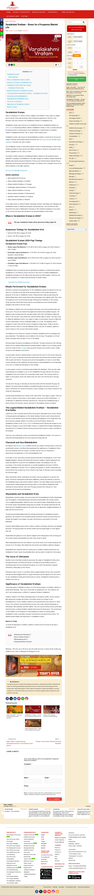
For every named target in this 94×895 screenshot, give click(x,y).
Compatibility (73, 136)
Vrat (7, 21)
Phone (26, 786)
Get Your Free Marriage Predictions (16, 170)
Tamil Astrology (68, 12)
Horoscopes (52, 12)
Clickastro (25, 30)
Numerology (27, 856)
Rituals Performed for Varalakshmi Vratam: (20, 90)
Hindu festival (10, 127)
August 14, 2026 (13, 30)
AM (81, 67)
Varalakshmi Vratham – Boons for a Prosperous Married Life (33, 715)
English (43, 834)
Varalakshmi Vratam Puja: (16, 88)
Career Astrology (74, 121)
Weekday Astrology (75, 215)
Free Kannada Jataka (12, 883)
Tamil (42, 839)
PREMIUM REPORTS (30, 832)
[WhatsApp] (14, 65)
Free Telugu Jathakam (13, 878)
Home (9, 12)
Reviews (57, 860)
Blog (56, 858)
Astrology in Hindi (74, 118)
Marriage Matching (29, 848)
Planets (71, 182)
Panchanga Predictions (13, 861)
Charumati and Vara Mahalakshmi (17, 96)
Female (77, 55)
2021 (70, 112)
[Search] (84, 22)
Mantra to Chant (12, 107)
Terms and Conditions (84, 887)
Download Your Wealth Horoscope (19, 282)
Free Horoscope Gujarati (13, 845)
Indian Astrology (39, 12)
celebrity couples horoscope (77, 124)
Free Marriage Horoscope (14, 848)
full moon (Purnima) (45, 139)
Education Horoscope (30, 854)
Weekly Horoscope (12, 865)
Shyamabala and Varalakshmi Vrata (17, 99)
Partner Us (58, 850)
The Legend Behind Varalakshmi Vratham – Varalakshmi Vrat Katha (27, 93)
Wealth (71, 210)
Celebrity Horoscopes (21, 12)
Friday (71, 147)
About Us (57, 847)
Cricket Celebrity (59, 840)
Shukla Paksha (27, 423)
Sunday (71, 190)
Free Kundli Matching (12, 869)
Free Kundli (10, 841)
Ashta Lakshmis (13, 77)
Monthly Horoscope (75, 179)
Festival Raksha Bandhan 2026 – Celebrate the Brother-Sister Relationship (76, 105)
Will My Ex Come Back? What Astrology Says (75, 96)
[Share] (0, 40)
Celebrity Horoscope (12, 867)
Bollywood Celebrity (60, 837)
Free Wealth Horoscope (13, 852)
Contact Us (58, 852)
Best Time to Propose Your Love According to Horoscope (76, 92)
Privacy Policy (73, 74)
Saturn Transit (27, 863)
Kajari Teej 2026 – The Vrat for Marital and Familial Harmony (14, 716)
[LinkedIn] (15, 698)
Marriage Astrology (75, 174)
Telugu (43, 841)
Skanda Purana (20, 446)
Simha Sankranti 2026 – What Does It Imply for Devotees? (33, 729)
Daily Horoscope (11, 863)
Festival (13, 21)
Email (47, 777)
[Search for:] (76, 22)
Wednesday (72, 212)
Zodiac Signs (73, 221)
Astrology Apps (13, 16)
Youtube (24, 16)
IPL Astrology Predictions (76, 161)
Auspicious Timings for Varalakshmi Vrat (19, 82)
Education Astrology (75, 142)
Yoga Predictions (28, 865)
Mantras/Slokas (74, 171)
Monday (71, 176)
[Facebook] (9, 65)
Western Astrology (75, 218)
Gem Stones (73, 150)
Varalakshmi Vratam (13, 74)
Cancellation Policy (71, 887)
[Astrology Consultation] (75, 879)
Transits (71, 199)
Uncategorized (73, 201)
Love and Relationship (75, 168)
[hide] (30, 71)
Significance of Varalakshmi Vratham (18, 104)
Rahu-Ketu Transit (29, 861)
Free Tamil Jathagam (12, 843)
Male (76, 52)
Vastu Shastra (73, 204)
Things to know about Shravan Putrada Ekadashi (50, 715)
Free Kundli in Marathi (12, 876)
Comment (28, 764)
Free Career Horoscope (13, 850)
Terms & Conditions (79, 73)
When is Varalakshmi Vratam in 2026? (18, 79)
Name (26, 777)
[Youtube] (49, 891)
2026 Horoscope (29, 843)
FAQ (56, 856)
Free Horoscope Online (13, 839)
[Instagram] (26, 698)
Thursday (72, 196)
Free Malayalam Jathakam (14, 880)
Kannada (43, 845)
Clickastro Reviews (75, 133)
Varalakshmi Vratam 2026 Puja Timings (19, 85)
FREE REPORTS (11, 832)
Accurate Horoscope (47, 855)
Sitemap (55, 887)
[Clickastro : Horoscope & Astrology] (46, 879)
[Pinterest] (19, 698)
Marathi (43, 848)
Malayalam (44, 843)
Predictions (72, 185)
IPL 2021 (71, 158)
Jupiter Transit (28, 859)
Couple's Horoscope (29, 834)
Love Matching (11, 854)
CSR (70, 139)
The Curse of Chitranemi (14, 101)
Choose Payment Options (76, 78)
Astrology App (73, 115)
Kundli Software (59, 866)
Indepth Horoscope (29, 837)
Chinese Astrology (74, 131)
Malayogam (58, 868)
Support (57, 854)
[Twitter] (12, 65)
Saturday (72, 187)
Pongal (24, 348)
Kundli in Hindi (27, 867)
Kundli (71, 165)
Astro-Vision (9, 887)
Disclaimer (61, 887)
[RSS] (57, 891)
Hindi (42, 837)
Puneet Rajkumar (59, 842)
